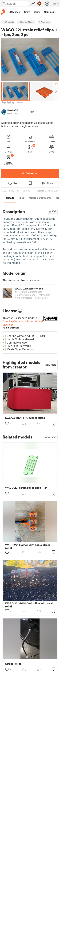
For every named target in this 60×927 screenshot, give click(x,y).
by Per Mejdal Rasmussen (29, 291)
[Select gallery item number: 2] (30, 657)
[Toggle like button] (7, 424)
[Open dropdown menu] (57, 29)
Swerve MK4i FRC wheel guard (25, 417)
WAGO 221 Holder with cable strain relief (27, 546)
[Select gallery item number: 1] (27, 657)
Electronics (45, 22)
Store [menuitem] (27, 11)
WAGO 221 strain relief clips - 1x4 (26, 487)
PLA (30, 152)
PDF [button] (54, 211)
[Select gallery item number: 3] (32, 657)
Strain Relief (13, 663)
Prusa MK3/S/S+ (8, 163)
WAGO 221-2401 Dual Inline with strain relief (29, 605)
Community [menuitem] (50, 11)
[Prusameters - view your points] (39, 3)
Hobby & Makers (27, 22)
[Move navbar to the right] (57, 12)
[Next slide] (56, 91)
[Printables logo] (3, 12)
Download (31, 173)
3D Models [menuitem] (14, 11)
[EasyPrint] (33, 3)
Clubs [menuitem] (37, 11)
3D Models (9, 22)
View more (50, 364)
